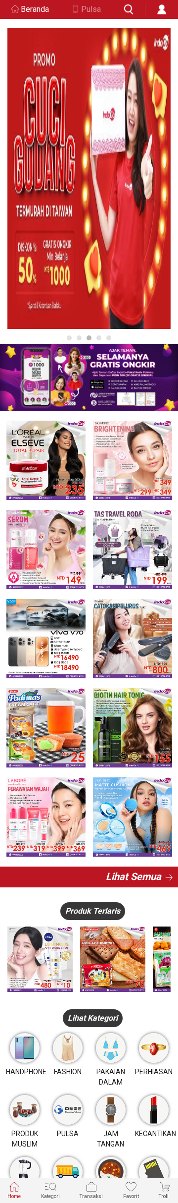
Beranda (35, 9)
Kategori (50, 1196)
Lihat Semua (133, 876)
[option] (89, 178)
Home (14, 1196)
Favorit (131, 1196)
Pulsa (91, 9)
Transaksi (91, 1196)
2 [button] (79, 337)
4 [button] (98, 337)
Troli (164, 1196)
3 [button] (89, 337)
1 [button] (69, 337)
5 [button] (108, 337)
